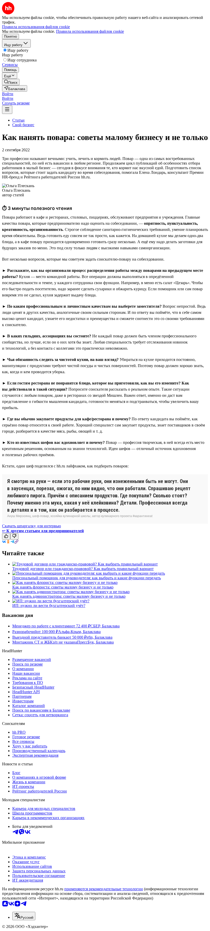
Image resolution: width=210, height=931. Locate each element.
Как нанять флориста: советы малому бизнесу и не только (62, 587)
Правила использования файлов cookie (90, 31)
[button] (7, 94)
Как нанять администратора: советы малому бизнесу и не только (68, 596)
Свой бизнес (23, 125)
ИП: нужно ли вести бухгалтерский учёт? (48, 605)
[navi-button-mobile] (7, 109)
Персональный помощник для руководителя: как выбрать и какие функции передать (86, 578)
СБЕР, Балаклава (105, 626)
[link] (10, 82)
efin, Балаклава (99, 637)
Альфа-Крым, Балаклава (79, 631)
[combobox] (23, 916)
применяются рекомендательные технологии (103, 889)
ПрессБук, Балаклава (95, 642)
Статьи (18, 120)
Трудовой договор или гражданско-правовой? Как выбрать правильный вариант (83, 568)
